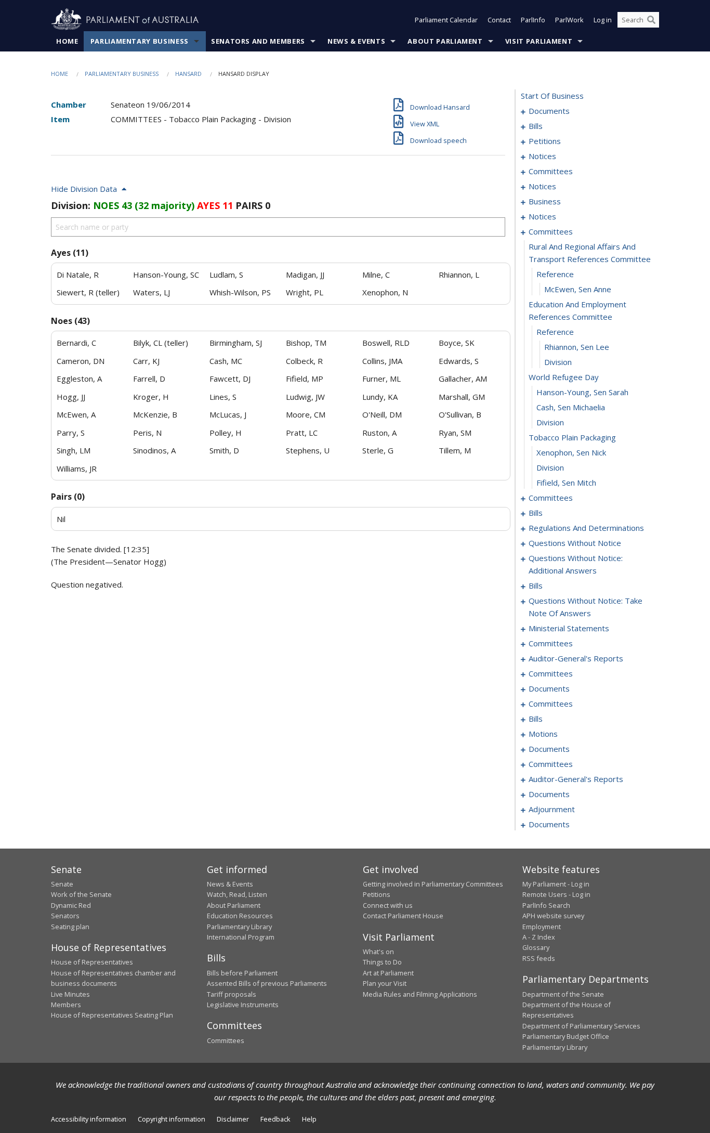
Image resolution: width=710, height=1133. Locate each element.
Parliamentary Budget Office (565, 1036)
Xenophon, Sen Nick (571, 452)
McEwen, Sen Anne (577, 289)
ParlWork (569, 19)
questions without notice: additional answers (576, 564)
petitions (545, 141)
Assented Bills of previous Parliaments (267, 983)
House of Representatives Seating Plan (112, 1015)
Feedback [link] (275, 1119)
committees (551, 171)
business (545, 201)
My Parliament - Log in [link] (555, 884)
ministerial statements (569, 628)
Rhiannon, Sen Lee (576, 347)
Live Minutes (70, 994)
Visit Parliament (538, 41)
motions (543, 733)
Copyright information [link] (171, 1119)
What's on (378, 951)
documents (549, 111)
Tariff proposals (231, 994)
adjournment (552, 809)
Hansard (188, 73)
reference (555, 274)
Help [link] (309, 1119)
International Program (240, 937)
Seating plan (70, 926)
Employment (541, 926)
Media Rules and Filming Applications (420, 994)
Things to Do (382, 962)
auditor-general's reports (576, 658)
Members (66, 1004)
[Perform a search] (651, 20)
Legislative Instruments (243, 1004)
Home (67, 41)
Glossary (535, 947)
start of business (552, 95)
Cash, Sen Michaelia (570, 407)
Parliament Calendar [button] (446, 19)
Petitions (376, 894)
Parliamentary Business (139, 41)
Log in (603, 19)
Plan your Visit (384, 983)
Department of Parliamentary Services (581, 1026)
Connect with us (388, 905)
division (558, 362)
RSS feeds (538, 958)
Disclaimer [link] (233, 1119)
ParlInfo (533, 19)
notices (542, 156)
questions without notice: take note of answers (585, 606)
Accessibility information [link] (88, 1119)
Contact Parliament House (403, 915)
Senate (62, 884)
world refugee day (564, 377)
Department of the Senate (563, 994)
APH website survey (553, 915)
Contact (499, 19)
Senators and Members (258, 41)
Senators (65, 915)
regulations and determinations (586, 528)
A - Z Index (538, 937)
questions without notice (575, 543)
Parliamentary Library (239, 926)
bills (536, 126)
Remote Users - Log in (556, 894)
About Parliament (444, 41)
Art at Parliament (388, 973)
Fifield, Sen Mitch (566, 482)
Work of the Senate (81, 894)
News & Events (356, 41)
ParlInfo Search (546, 905)
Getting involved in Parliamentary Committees (433, 884)
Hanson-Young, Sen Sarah (582, 392)
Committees (225, 1040)
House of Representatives (92, 962)
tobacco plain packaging (572, 437)
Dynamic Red (71, 905)
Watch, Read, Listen (237, 894)
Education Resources (240, 915)
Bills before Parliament (242, 973)
